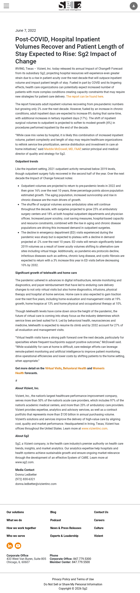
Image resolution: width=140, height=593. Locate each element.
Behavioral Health (74, 368)
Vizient (98, 536)
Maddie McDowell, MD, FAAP (62, 149)
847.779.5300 (82, 559)
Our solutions (15, 512)
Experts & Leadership (64, 536)
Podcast (55, 520)
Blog (53, 512)
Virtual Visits (53, 368)
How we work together (21, 528)
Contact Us (101, 512)
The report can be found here (84, 96)
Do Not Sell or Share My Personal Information (73, 584)
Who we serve (16, 536)
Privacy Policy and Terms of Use (73, 579)
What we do (14, 520)
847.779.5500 (81, 562)
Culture (99, 528)
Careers (99, 520)
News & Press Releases (65, 528)
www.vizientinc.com (94, 428)
